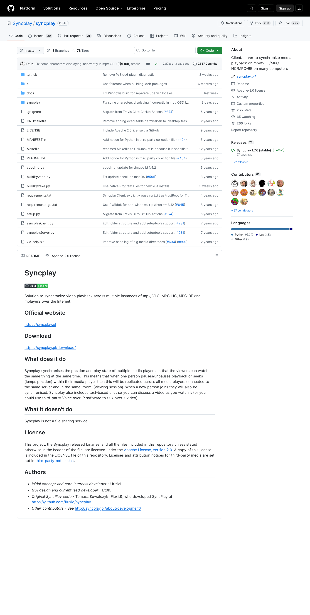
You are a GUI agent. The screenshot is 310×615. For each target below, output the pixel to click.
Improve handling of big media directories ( (135, 242)
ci (28, 84)
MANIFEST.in (36, 139)
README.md (36, 158)
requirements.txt (39, 195)
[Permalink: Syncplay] (21, 273)
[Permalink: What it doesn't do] (21, 409)
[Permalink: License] (21, 432)
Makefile (33, 149)
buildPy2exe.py (38, 186)
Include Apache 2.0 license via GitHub (131, 130)
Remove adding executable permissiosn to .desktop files (145, 121)
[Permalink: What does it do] (21, 359)
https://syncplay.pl (40, 324)
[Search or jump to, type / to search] (251, 8)
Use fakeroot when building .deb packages (135, 84)
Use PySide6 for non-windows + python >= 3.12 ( (139, 205)
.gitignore (34, 112)
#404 (181, 139)
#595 (151, 177)
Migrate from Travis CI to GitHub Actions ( (134, 112)
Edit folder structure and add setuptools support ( (140, 223)
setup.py (33, 214)
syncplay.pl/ (246, 76)
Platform (27, 8)
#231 (180, 223)
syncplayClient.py (40, 223)
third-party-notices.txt (54, 460)
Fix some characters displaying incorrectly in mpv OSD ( (77, 64)
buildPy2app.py (38, 177)
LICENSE (33, 130)
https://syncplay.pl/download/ (50, 347)
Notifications (234, 23)
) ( (176, 242)
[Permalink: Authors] (21, 472)
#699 (182, 242)
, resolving (136, 64)
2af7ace (168, 63)
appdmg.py (35, 167)
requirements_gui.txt (42, 205)
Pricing (159, 8)
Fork (262, 23)
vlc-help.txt (35, 242)
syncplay (46, 23)
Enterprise (136, 8)
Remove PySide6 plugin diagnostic (129, 74)
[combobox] (167, 50)
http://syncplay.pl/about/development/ (108, 508)
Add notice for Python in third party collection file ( (140, 139)
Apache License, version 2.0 (148, 449)
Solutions (51, 8)
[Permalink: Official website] (21, 312)
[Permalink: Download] (21, 336)
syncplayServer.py (40, 232)
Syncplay (22, 23)
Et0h (30, 64)
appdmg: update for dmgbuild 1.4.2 (129, 167)
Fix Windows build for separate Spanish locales (137, 93)
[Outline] (216, 255)
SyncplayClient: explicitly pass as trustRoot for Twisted (149, 195)
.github (32, 74)
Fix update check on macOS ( (125, 177)
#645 (180, 205)
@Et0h (124, 64)
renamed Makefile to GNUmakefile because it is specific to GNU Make (155, 149)
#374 (168, 112)
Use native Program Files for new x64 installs (136, 186)
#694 (171, 242)
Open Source (107, 8)
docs (30, 93)
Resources (78, 8)
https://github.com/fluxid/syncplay (61, 502)
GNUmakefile (36, 121)
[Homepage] (11, 8)
